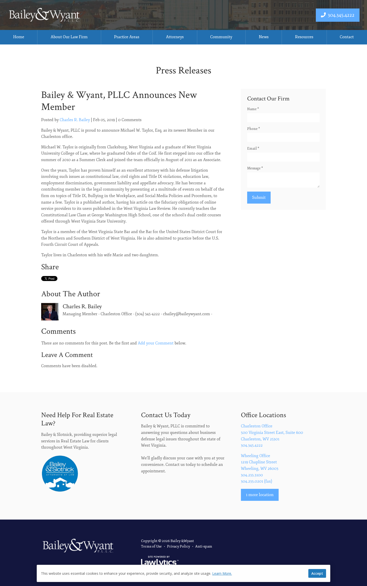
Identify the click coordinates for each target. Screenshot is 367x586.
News (264, 36)
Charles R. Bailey (75, 119)
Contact (347, 36)
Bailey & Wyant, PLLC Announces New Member (119, 100)
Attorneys (175, 36)
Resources (304, 36)
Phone (253, 129)
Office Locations (263, 415)
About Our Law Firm (69, 36)
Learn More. (222, 573)
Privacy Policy (178, 546)
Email (253, 148)
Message (255, 168)
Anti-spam (203, 546)
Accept (317, 573)
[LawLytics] (160, 561)
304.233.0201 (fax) (256, 481)
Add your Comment (156, 343)
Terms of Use (151, 546)
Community (221, 36)
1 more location (260, 494)
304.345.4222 (341, 15)
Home (18, 36)
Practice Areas (126, 36)
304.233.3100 (252, 475)
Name (253, 109)
